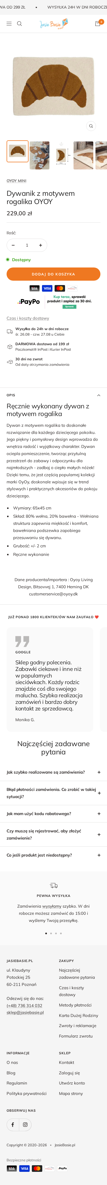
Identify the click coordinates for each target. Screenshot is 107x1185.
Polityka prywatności (27, 1093)
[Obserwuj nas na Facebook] (13, 1125)
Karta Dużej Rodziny (78, 1015)
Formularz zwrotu (76, 1036)
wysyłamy (51, 906)
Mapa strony (71, 1093)
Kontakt (66, 1062)
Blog (11, 1072)
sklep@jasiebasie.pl (25, 1012)
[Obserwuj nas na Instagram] (25, 1125)
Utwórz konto (72, 1083)
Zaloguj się (69, 1072)
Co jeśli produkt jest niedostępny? (39, 855)
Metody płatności (75, 1005)
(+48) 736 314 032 (24, 1005)
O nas (12, 1062)
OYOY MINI (16, 180)
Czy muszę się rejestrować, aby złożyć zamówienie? (44, 834)
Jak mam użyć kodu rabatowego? (39, 813)
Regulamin (17, 1083)
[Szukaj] (19, 23)
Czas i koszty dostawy (28, 318)
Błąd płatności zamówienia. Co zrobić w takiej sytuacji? (51, 793)
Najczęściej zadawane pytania (77, 973)
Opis (11, 395)
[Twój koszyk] (97, 23)
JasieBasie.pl (65, 1145)
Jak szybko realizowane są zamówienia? (46, 772)
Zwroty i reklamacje (77, 1025)
